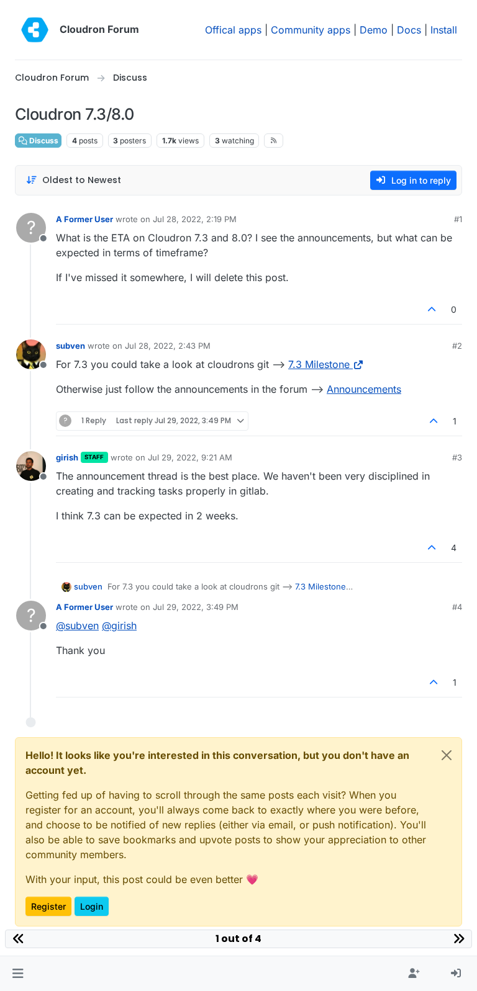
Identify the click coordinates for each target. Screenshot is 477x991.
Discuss (42, 140)
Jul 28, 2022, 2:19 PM (195, 219)
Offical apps (233, 30)
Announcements (364, 389)
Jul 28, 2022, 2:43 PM (168, 346)
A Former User (84, 219)
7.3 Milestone (319, 364)
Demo (374, 30)
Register (48, 906)
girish (67, 457)
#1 (458, 219)
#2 (457, 346)
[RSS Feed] (273, 140)
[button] (17, 973)
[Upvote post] (432, 309)
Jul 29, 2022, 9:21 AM (190, 457)
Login (91, 906)
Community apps (310, 30)
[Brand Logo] (35, 30)
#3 (457, 457)
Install (443, 30)
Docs (409, 30)
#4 (457, 607)
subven (70, 346)
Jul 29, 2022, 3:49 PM (195, 607)
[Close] (446, 755)
